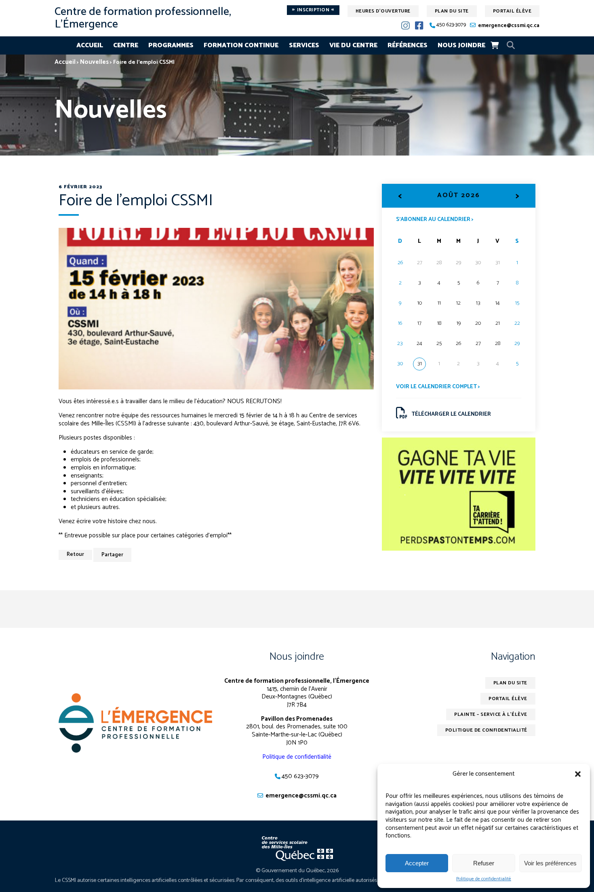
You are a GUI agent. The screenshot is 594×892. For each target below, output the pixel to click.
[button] (578, 774)
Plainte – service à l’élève (490, 714)
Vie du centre (353, 45)
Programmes (171, 45)
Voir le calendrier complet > (438, 386)
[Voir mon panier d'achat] (495, 45)
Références (408, 45)
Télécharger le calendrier (451, 414)
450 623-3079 (451, 25)
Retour (75, 554)
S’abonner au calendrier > (435, 219)
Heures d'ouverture (383, 11)
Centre (125, 45)
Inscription (313, 10)
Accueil (89, 45)
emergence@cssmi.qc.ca (508, 25)
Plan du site (452, 11)
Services (304, 45)
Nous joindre (461, 45)
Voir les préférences (550, 863)
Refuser (483, 863)
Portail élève (512, 11)
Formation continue (241, 45)
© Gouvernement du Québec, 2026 (297, 870)
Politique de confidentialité (483, 879)
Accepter (417, 863)
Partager (112, 555)
